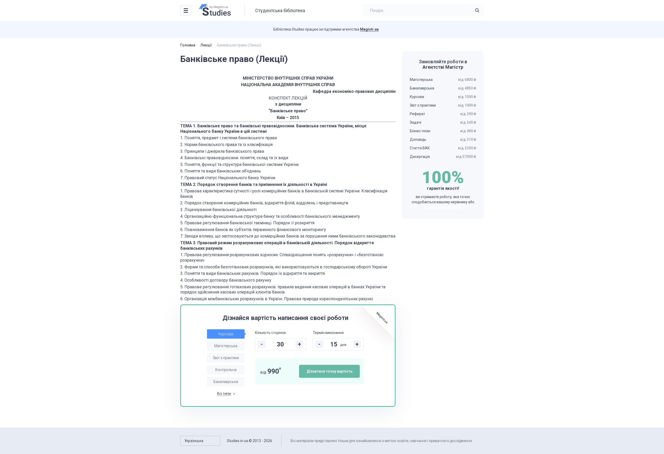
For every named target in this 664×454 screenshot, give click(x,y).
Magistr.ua (369, 29)
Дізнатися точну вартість (329, 371)
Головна (187, 45)
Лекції (206, 45)
